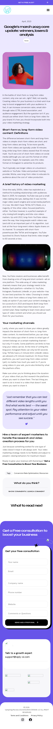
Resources (43, 473)
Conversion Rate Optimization (26, 473)
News (26, 40)
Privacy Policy (37, 715)
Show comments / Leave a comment (26, 491)
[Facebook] (30, 720)
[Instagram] (23, 720)
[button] (48, 10)
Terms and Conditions (19, 715)
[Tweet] (26, 424)
